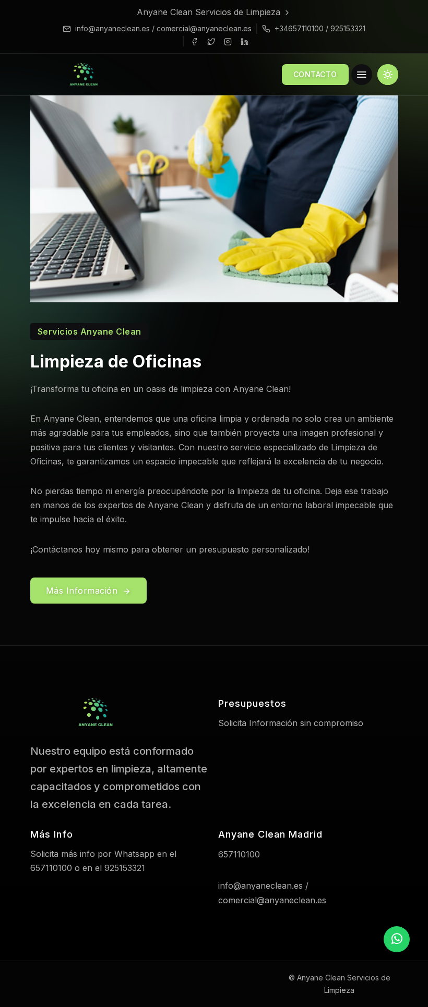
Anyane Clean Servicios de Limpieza (210, 12)
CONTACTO (315, 74)
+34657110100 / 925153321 (320, 28)
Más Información (83, 590)
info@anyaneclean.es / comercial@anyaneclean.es (163, 28)
